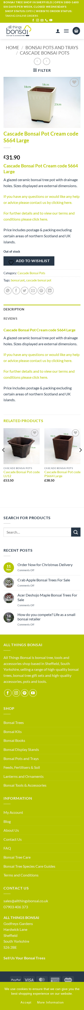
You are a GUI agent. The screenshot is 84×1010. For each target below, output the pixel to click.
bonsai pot (18, 280)
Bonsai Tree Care (17, 857)
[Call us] (46, 20)
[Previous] (4, 459)
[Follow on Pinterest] (24, 693)
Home (12, 47)
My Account (13, 812)
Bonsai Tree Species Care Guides (29, 866)
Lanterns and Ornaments (24, 776)
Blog (7, 821)
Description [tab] (14, 309)
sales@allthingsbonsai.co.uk (26, 901)
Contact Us (13, 839)
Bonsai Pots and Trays (51, 47)
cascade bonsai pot (38, 280)
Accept (26, 1002)
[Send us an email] (42, 20)
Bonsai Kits (13, 731)
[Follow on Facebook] (33, 20)
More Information (50, 1002)
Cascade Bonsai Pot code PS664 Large (62, 474)
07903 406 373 (16, 907)
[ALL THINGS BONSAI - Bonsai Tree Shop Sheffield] (23, 31)
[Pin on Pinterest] (41, 290)
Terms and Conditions (21, 875)
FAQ (7, 848)
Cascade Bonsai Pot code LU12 (22, 474)
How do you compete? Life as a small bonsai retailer (46, 616)
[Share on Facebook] (16, 290)
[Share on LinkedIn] (50, 290)
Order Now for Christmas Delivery (45, 564)
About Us (11, 830)
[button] (66, 30)
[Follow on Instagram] (37, 20)
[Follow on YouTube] (50, 20)
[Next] (80, 459)
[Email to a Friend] (33, 290)
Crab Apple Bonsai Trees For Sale (44, 580)
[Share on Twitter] (24, 290)
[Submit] (75, 532)
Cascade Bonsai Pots (44, 52)
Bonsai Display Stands (21, 749)
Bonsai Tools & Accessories (25, 785)
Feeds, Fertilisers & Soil (22, 767)
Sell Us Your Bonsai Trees (24, 958)
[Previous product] (46, 61)
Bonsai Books (14, 740)
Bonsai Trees (14, 722)
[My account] (58, 31)
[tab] (42, 318)
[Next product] (37, 61)
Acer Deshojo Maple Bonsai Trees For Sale (47, 597)
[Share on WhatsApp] (8, 290)
